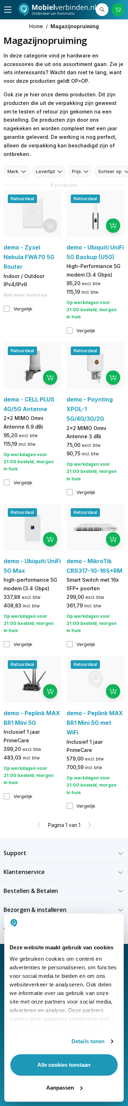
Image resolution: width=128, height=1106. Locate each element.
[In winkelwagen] (113, 225)
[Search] (102, 9)
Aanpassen (60, 1088)
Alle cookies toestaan (63, 1065)
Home (36, 26)
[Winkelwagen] (118, 9)
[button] (64, 853)
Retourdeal (22, 198)
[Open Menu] (8, 9)
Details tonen (88, 1041)
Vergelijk (23, 309)
